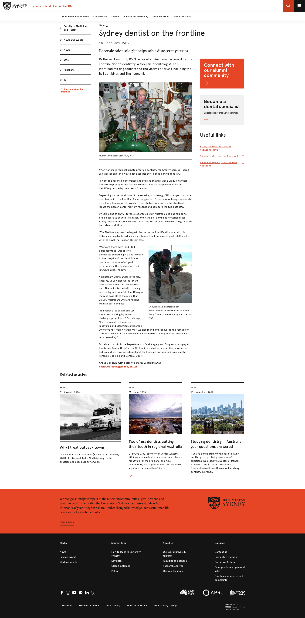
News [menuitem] (67, 49)
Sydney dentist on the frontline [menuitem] (72, 90)
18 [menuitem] (65, 79)
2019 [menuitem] (66, 59)
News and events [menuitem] (73, 39)
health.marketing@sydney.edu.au (118, 366)
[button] (288, 6)
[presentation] (90, 427)
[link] (75, 552)
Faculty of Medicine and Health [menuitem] (75, 28)
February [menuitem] (69, 69)
